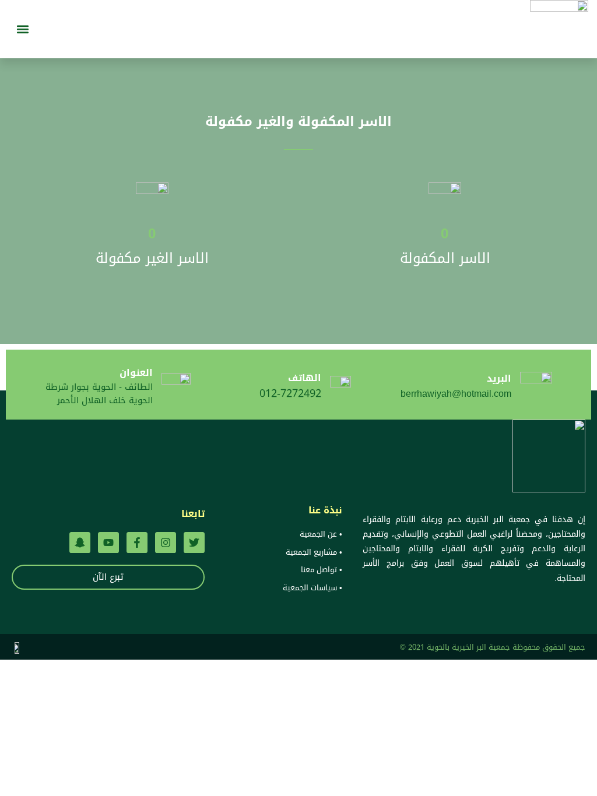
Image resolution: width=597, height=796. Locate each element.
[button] (22, 29)
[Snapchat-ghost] (79, 542)
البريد (499, 378)
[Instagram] (165, 542)
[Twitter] (194, 542)
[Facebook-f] (137, 542)
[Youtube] (108, 542)
